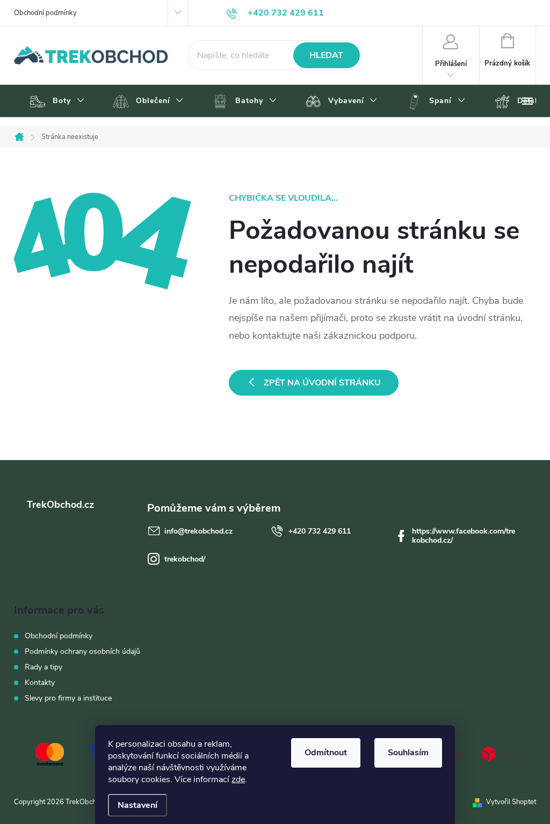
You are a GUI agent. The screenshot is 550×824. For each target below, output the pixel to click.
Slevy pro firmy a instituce (68, 698)
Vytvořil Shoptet (511, 802)
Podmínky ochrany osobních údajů (82, 651)
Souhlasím (408, 753)
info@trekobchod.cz (198, 531)
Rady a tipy (43, 667)
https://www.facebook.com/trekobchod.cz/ (463, 535)
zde (238, 779)
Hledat (326, 55)
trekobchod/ (184, 559)
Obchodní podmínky (45, 13)
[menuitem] (55, 101)
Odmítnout (326, 753)
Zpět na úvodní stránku (322, 383)
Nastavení (137, 805)
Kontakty (40, 682)
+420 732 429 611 (319, 531)
